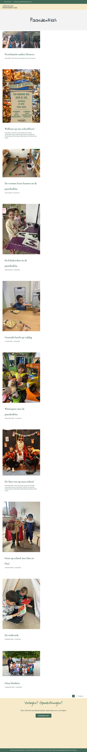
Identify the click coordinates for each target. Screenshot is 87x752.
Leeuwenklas (29, 97)
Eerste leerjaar (18, 45)
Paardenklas (30, 45)
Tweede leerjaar (29, 99)
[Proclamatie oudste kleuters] (21, 39)
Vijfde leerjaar (16, 100)
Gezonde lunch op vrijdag (18, 337)
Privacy (74, 750)
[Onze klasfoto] (21, 663)
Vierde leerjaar (16, 136)
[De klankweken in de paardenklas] (21, 229)
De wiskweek (12, 635)
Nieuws (24, 45)
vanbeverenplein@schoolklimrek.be (23, 1)
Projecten (15, 99)
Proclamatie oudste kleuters (19, 54)
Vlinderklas (23, 100)
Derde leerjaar (14, 97)
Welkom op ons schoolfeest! (19, 128)
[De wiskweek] (21, 604)
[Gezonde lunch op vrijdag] (21, 306)
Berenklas (12, 45)
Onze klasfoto (12, 683)
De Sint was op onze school (19, 481)
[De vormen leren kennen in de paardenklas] (21, 163)
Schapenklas (21, 99)
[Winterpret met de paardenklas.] (21, 377)
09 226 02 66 (7, 1)
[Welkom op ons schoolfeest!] (21, 96)
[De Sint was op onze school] (21, 452)
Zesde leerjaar (29, 100)
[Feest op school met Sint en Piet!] (21, 527)
